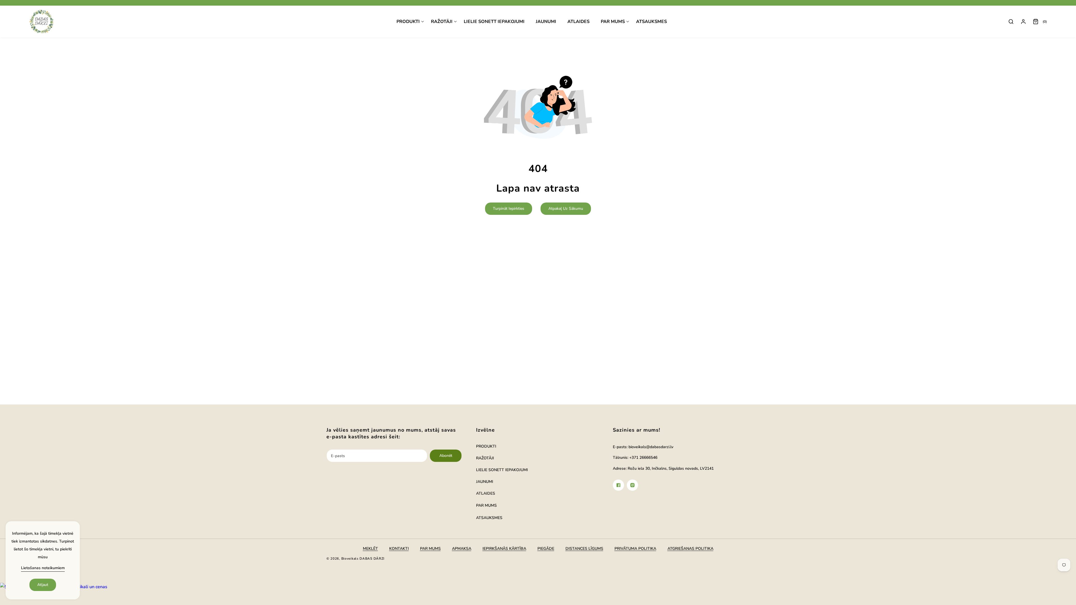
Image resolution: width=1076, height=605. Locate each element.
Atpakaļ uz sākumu (565, 208)
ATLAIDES (485, 493)
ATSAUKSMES (489, 517)
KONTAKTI (399, 548)
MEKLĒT (370, 548)
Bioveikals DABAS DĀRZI (362, 558)
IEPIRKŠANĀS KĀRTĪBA (504, 548)
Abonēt (445, 455)
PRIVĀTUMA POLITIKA (635, 548)
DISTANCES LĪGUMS (584, 548)
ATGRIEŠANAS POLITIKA (690, 548)
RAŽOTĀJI (485, 458)
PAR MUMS (486, 505)
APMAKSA (461, 548)
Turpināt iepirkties (508, 208)
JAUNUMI (484, 481)
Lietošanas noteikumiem (43, 568)
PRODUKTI (486, 446)
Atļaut (42, 584)
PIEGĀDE (545, 548)
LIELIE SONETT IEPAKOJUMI (502, 470)
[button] (410, 22)
